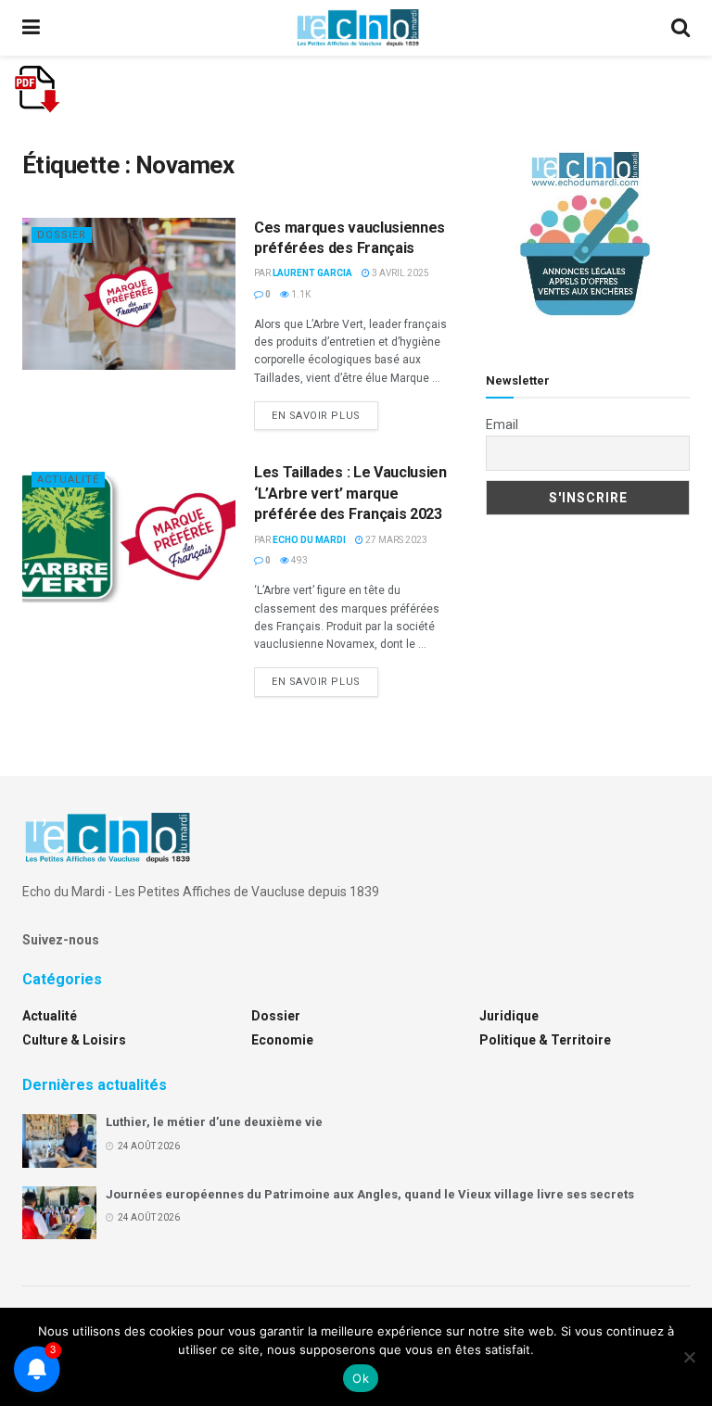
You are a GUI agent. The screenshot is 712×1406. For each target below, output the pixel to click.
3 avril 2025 (399, 273)
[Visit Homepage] (358, 27)
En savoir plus (325, 415)
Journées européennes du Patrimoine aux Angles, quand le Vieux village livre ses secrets (370, 1194)
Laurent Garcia (312, 273)
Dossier (61, 235)
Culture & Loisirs (74, 1039)
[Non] (689, 1357)
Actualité (68, 480)
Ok (360, 1378)
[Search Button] (680, 28)
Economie (282, 1039)
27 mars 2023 (395, 540)
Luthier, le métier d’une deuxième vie (214, 1122)
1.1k (300, 294)
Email (502, 424)
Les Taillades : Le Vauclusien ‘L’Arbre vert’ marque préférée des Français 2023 (350, 493)
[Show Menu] (31, 28)
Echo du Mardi (309, 540)
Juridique (509, 1015)
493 (298, 560)
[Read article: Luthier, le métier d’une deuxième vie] (59, 1140)
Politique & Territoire (545, 1039)
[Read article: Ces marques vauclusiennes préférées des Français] (128, 294)
